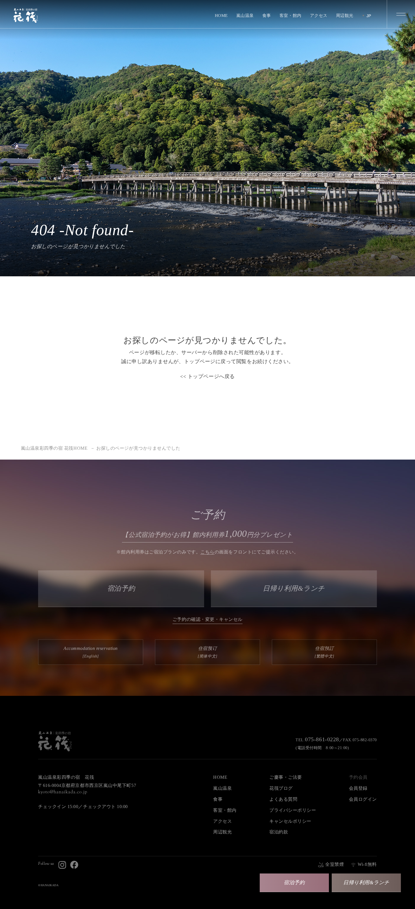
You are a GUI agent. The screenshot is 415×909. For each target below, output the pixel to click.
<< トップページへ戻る (207, 376)
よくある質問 (283, 799)
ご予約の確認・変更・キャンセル (207, 619)
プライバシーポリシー (292, 810)
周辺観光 (344, 15)
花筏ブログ (281, 788)
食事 (266, 15)
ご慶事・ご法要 (285, 777)
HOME (221, 15)
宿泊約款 (278, 831)
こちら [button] (207, 552)
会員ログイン (363, 799)
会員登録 (358, 788)
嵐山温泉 (245, 15)
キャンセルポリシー (290, 821)
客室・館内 (290, 15)
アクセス (318, 15)
